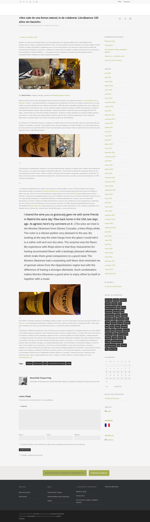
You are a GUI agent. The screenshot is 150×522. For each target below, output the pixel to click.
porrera (107, 330)
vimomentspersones (111, 345)
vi (124, 337)
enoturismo (29, 363)
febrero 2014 (109, 253)
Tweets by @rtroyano (112, 486)
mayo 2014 (108, 240)
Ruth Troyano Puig (28, 25)
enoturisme (124, 315)
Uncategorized (47, 25)
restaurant (119, 330)
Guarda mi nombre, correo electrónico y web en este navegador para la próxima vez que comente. (53, 444)
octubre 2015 (109, 186)
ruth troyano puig (123, 334)
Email (49, 435)
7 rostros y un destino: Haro (28, 37)
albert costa (109, 300)
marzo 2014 (109, 248)
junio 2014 (108, 236)
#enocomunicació (24, 492)
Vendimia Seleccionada (51, 191)
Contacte (127, 1)
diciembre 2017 (110, 115)
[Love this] (120, 18)
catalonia (108, 303)
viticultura (123, 345)
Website (77, 435)
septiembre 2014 (110, 227)
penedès (117, 326)
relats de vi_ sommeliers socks (115, 56)
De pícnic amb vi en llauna (113, 60)
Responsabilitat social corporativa (58, 496)
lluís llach (120, 322)
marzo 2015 (109, 207)
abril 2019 (108, 94)
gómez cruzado (38, 363)
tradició (114, 337)
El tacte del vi (109, 45)
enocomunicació (110, 315)
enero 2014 (108, 257)
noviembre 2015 (110, 182)
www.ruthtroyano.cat (25, 357)
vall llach (120, 337)
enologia (117, 315)
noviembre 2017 (110, 119)
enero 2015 (108, 211)
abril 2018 (108, 111)
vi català (108, 341)
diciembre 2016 (110, 152)
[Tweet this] (130, 18)
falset (114, 319)
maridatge (127, 322)
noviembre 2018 (110, 102)
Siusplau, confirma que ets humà (32, 455)
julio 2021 (108, 73)
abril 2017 (108, 140)
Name (21, 435)
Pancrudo (75, 193)
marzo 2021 (109, 81)
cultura (123, 307)
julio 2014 (108, 232)
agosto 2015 (109, 194)
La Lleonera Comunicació (113, 286)
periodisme (124, 326)
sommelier (108, 337)
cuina (118, 307)
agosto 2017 (109, 127)
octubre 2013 (109, 269)
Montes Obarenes (35, 206)
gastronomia (121, 319)
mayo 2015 (108, 198)
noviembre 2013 (110, 265)
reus (115, 334)
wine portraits (113, 349)
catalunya (114, 303)
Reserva (21, 323)
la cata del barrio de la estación (56, 363)
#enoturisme (23, 496)
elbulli (122, 311)
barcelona (115, 300)
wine (107, 349)
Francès (109, 420)
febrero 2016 (109, 169)
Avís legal (36, 514)
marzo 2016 (109, 165)
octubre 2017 (109, 123)
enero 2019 (108, 98)
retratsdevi (126, 330)
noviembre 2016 (110, 156)
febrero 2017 (109, 144)
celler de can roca (110, 307)
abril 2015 (108, 202)
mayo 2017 (108, 136)
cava (120, 303)
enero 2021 (108, 90)
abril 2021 (108, 77)
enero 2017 (108, 148)
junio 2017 (108, 131)
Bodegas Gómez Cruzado (61, 95)
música (112, 326)
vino (118, 345)
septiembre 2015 (110, 190)
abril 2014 (108, 244)
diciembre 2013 (110, 261)
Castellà (109, 435)
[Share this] (125, 18)
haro (45, 363)
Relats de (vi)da (110, 41)
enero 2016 (108, 173)
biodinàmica (123, 300)
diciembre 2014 (110, 215)
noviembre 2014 (110, 219)
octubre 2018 (109, 106)
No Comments (55, 25)
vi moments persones (117, 341)
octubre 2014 (109, 223)
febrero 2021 (109, 85)
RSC (119, 1)
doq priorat (116, 311)
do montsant (109, 311)
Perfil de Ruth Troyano (55, 492)
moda (107, 326)
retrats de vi (109, 334)
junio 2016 (108, 161)
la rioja (69, 363)
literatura (113, 322)
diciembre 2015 (110, 177)
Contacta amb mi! (99, 473)
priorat (112, 330)
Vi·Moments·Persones (112, 398)
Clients (50, 501)
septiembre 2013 (110, 273)
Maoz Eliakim (31, 516)
